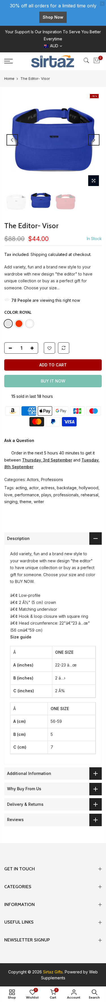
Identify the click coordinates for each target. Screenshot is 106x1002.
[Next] (93, 140)
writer (39, 501)
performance (27, 494)
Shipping (39, 254)
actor (34, 487)
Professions (52, 479)
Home (9, 78)
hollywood (88, 487)
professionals (66, 494)
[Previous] (12, 140)
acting (21, 487)
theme (25, 501)
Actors (33, 479)
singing (11, 501)
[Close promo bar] (102, 3)
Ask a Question (19, 440)
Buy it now (53, 381)
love (8, 494)
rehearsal (89, 494)
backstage (67, 487)
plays (46, 494)
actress (48, 487)
